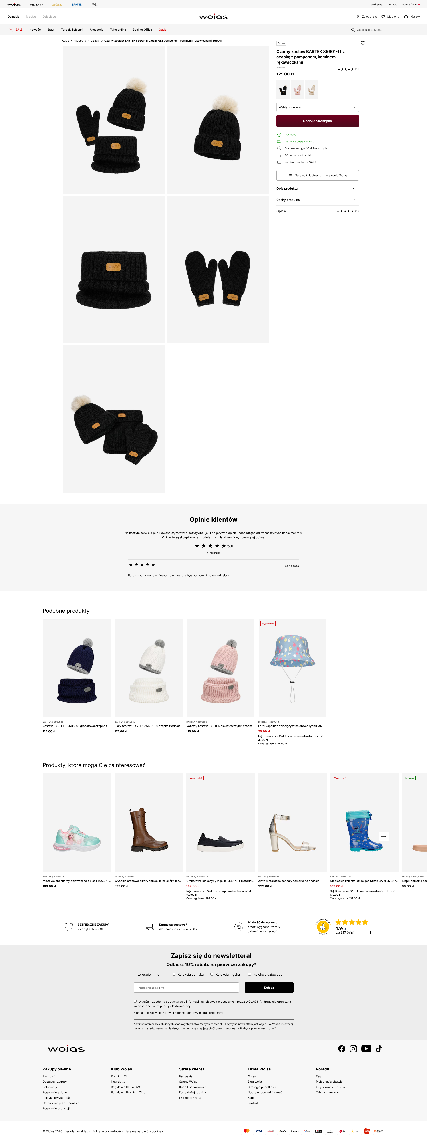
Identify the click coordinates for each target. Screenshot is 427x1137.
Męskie (31, 16)
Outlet (163, 29)
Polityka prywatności (57, 1097)
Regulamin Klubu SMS (126, 1087)
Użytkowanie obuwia (330, 1087)
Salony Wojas (188, 1081)
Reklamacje (50, 1087)
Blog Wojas (255, 1081)
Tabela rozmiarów (328, 1092)
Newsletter (119, 1081)
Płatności (49, 1076)
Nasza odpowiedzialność (265, 1092)
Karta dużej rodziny (192, 1092)
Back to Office (142, 29)
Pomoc (393, 4)
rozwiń (272, 1028)
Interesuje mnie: (147, 974)
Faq (318, 1076)
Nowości (35, 29)
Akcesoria (96, 29)
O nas (252, 1076)
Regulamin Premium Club (128, 1092)
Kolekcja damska (191, 974)
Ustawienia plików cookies (61, 1103)
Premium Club (120, 1076)
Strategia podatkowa (262, 1087)
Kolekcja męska (228, 974)
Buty (51, 29)
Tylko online (118, 29)
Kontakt (253, 1103)
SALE (19, 29)
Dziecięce (49, 16)
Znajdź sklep (375, 4)
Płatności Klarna (190, 1097)
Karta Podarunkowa (192, 1087)
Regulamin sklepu (55, 1092)
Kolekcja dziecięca (267, 974)
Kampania (185, 1076)
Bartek (281, 43)
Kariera (252, 1097)
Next (384, 836)
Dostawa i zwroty (55, 1081)
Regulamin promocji (56, 1108)
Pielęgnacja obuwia (329, 1081)
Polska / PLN (410, 4)
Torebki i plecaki (72, 29)
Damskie (13, 16)
